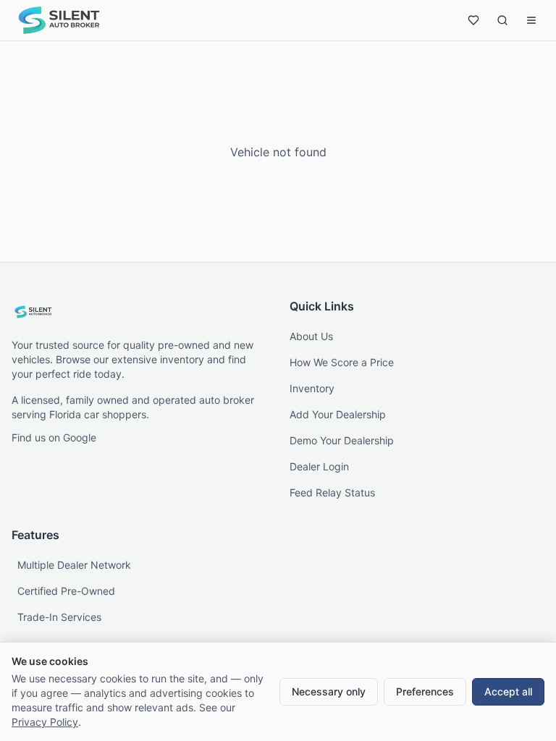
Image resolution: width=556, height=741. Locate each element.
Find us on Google (54, 437)
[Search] (502, 20)
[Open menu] (531, 20)
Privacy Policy (45, 722)
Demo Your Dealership (342, 440)
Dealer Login (319, 466)
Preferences (425, 691)
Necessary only (329, 691)
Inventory (312, 388)
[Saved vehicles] (473, 20)
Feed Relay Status (332, 492)
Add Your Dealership (338, 414)
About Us (311, 336)
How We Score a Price (342, 362)
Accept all (508, 691)
